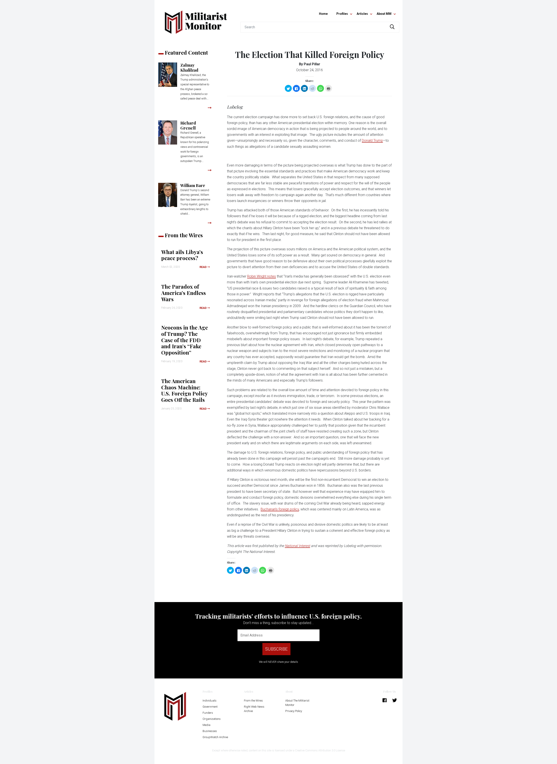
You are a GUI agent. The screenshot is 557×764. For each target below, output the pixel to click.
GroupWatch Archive (215, 737)
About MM (384, 13)
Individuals (209, 700)
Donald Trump (372, 140)
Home (323, 13)
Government (210, 706)
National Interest (297, 546)
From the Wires (253, 700)
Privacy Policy (293, 711)
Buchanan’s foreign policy (280, 509)
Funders (208, 712)
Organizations (212, 718)
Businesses (210, 731)
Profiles (342, 13)
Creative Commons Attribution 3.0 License (320, 750)
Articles (362, 13)
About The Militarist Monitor (297, 703)
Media (206, 725)
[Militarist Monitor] (196, 19)
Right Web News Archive (254, 709)
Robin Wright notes (261, 276)
